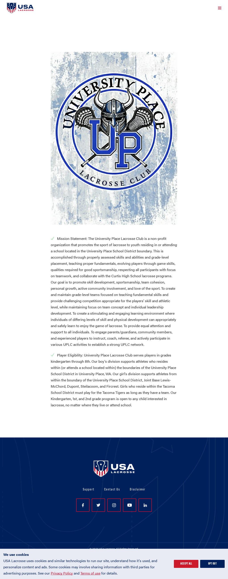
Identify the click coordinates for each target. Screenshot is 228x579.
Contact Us (112, 489)
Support (88, 489)
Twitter (98, 505)
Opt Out (212, 563)
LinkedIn (145, 505)
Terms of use (90, 573)
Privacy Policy (62, 573)
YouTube (129, 505)
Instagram (114, 505)
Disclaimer (137, 489)
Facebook (83, 505)
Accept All (186, 563)
